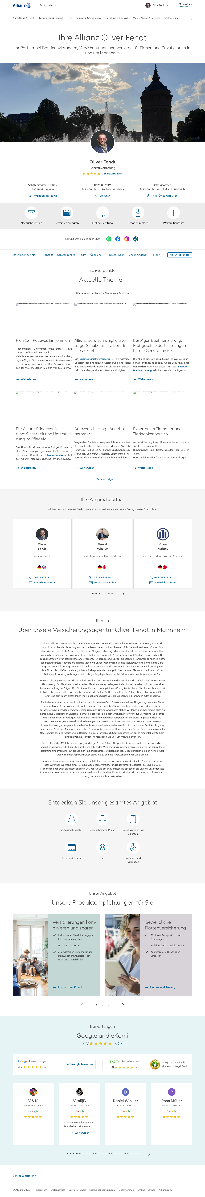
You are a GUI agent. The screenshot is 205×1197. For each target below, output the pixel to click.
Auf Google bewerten (79, 1064)
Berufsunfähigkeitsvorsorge (94, 359)
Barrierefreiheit (77, 1190)
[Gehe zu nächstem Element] (122, 593)
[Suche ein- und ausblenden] (189, 18)
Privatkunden (46, 5)
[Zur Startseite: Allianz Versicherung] (22, 5)
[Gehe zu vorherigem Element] (83, 593)
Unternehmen (126, 1190)
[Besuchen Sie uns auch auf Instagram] (126, 239)
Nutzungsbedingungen (102, 1190)
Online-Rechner (146, 1190)
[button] (102, 142)
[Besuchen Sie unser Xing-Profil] (135, 239)
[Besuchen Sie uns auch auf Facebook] (117, 239)
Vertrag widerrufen (23, 1175)
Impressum (41, 1190)
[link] (102, 215)
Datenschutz (58, 1190)
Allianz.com (165, 1190)
